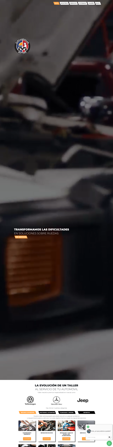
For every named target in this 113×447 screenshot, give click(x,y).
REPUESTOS (86, 412)
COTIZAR (27, 439)
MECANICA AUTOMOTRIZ (27, 412)
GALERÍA (91, 3)
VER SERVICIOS (21, 237)
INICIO (56, 3)
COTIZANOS (82, 3)
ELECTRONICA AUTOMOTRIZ (47, 412)
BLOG (98, 3)
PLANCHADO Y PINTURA (67, 412)
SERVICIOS (73, 3)
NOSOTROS (64, 3)
